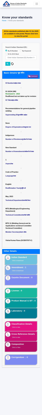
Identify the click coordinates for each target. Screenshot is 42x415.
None (8, 123)
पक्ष (12, 163)
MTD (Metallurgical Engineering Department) (18, 210)
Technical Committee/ (18, 215)
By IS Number (13, 51)
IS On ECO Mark (13, 54)
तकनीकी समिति (26, 215)
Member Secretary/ (16, 232)
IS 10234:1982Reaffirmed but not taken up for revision (21, 94)
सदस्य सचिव (23, 232)
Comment (33, 76)
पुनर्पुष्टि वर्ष (23, 188)
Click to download (17, 260)
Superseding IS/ (16, 115)
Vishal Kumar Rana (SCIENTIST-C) (19, 240)
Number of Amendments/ (20, 151)
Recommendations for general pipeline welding (20, 110)
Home (4, 20)
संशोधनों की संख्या (29, 151)
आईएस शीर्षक (14, 100)
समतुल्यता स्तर (27, 127)
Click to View (16, 347)
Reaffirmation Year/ (16, 188)
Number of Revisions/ (19, 139)
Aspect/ (9, 163)
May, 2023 (9, 196)
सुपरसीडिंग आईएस (22, 115)
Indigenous (10, 135)
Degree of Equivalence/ (18, 127)
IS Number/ (13, 83)
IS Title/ (12, 100)
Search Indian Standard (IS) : (16, 47)
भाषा (15, 176)
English (8, 184)
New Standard (11, 147)
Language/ (11, 176)
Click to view (16, 327)
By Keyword (26, 51)
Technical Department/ (18, 200)
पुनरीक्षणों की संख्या (27, 139)
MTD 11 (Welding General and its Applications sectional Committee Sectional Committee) (19, 225)
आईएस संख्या (17, 83)
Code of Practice (12, 172)
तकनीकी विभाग (26, 200)
